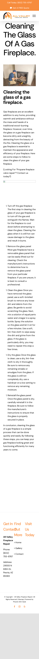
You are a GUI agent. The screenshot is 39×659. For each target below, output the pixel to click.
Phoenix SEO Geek (19, 602)
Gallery (18, 548)
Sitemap (21, 599)
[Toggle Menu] (34, 16)
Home (18, 542)
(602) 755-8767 (24, 2)
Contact (19, 554)
